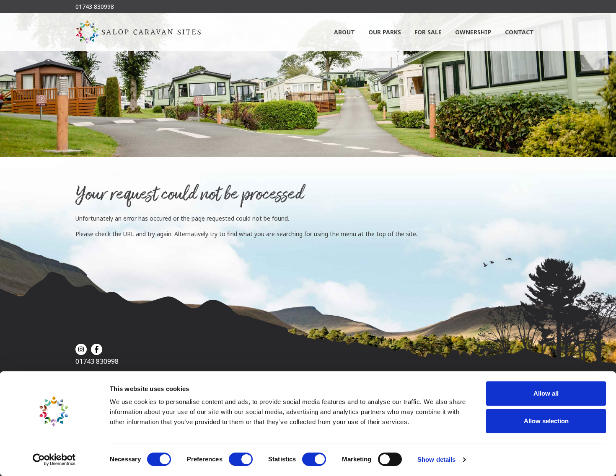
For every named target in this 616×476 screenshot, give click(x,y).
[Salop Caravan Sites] (138, 32)
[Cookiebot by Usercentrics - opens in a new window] (54, 459)
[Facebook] (96, 349)
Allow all (546, 393)
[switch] (241, 459)
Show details (436, 459)
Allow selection (546, 421)
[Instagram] (81, 349)
